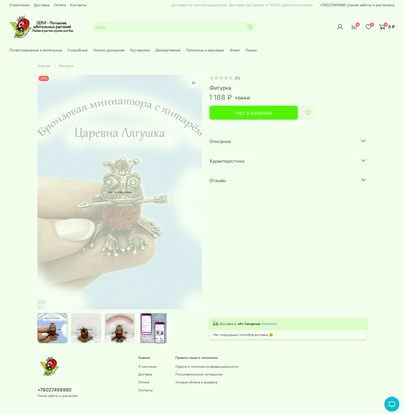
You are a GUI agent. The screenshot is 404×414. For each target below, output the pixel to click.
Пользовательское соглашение (199, 374)
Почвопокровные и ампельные (35, 50)
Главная (43, 65)
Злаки (235, 50)
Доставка (42, 5)
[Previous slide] (44, 192)
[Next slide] (194, 192)
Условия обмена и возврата (196, 382)
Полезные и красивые (205, 50)
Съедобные (78, 50)
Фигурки (65, 65)
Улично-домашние (109, 50)
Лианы (251, 50)
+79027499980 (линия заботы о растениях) (357, 5)
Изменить (269, 324)
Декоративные (167, 50)
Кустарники (140, 50)
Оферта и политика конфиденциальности (206, 366)
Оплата (60, 5)
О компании (19, 5)
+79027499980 (54, 390)
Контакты (78, 5)
